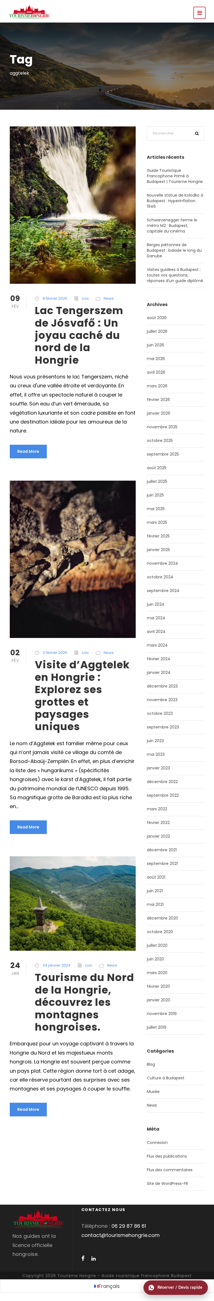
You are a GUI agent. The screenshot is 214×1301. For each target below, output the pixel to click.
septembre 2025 (163, 454)
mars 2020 (157, 972)
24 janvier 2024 (56, 965)
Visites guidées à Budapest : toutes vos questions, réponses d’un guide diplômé (175, 275)
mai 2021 (155, 904)
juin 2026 (155, 345)
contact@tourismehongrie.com (120, 1235)
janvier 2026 (158, 413)
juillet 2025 (157, 481)
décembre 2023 (162, 686)
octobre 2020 (160, 932)
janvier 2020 (158, 1000)
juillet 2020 (157, 945)
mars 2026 (157, 386)
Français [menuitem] (109, 1286)
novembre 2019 (162, 1013)
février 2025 (158, 536)
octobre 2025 (160, 440)
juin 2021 (155, 891)
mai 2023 (156, 754)
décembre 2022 (162, 781)
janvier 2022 (158, 836)
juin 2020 (155, 959)
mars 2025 (157, 522)
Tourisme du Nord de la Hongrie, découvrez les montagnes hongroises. (84, 1002)
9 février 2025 (55, 298)
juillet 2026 (157, 331)
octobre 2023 (160, 713)
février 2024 (158, 659)
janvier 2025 (158, 549)
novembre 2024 (162, 563)
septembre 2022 (163, 795)
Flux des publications (167, 1156)
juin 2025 (155, 495)
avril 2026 (156, 372)
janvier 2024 (159, 672)
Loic (85, 298)
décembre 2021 (162, 850)
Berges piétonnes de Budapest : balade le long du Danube (174, 250)
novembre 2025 (162, 427)
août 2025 (156, 468)
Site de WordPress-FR (167, 1183)
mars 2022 (157, 809)
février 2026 (158, 399)
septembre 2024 (163, 590)
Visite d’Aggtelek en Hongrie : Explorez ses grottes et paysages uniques (82, 695)
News (109, 298)
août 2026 (157, 318)
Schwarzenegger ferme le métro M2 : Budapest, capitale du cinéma (172, 225)
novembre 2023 (162, 700)
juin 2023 (155, 741)
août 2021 (156, 877)
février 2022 (158, 822)
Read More (28, 451)
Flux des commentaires (170, 1170)
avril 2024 (156, 631)
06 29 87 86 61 (128, 1225)
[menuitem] (107, 1286)
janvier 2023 (158, 768)
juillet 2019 (156, 1027)
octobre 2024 (160, 577)
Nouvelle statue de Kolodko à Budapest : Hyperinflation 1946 (175, 200)
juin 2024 (155, 604)
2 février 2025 (55, 652)
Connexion (157, 1142)
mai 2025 (156, 509)
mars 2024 (157, 645)
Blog (151, 1064)
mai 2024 (156, 618)
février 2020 (158, 986)
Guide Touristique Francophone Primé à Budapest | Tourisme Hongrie (175, 176)
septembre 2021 (162, 863)
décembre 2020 (162, 918)
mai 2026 (156, 358)
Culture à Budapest (165, 1078)
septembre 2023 (163, 727)
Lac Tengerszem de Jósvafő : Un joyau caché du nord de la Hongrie (79, 335)
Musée (153, 1091)
